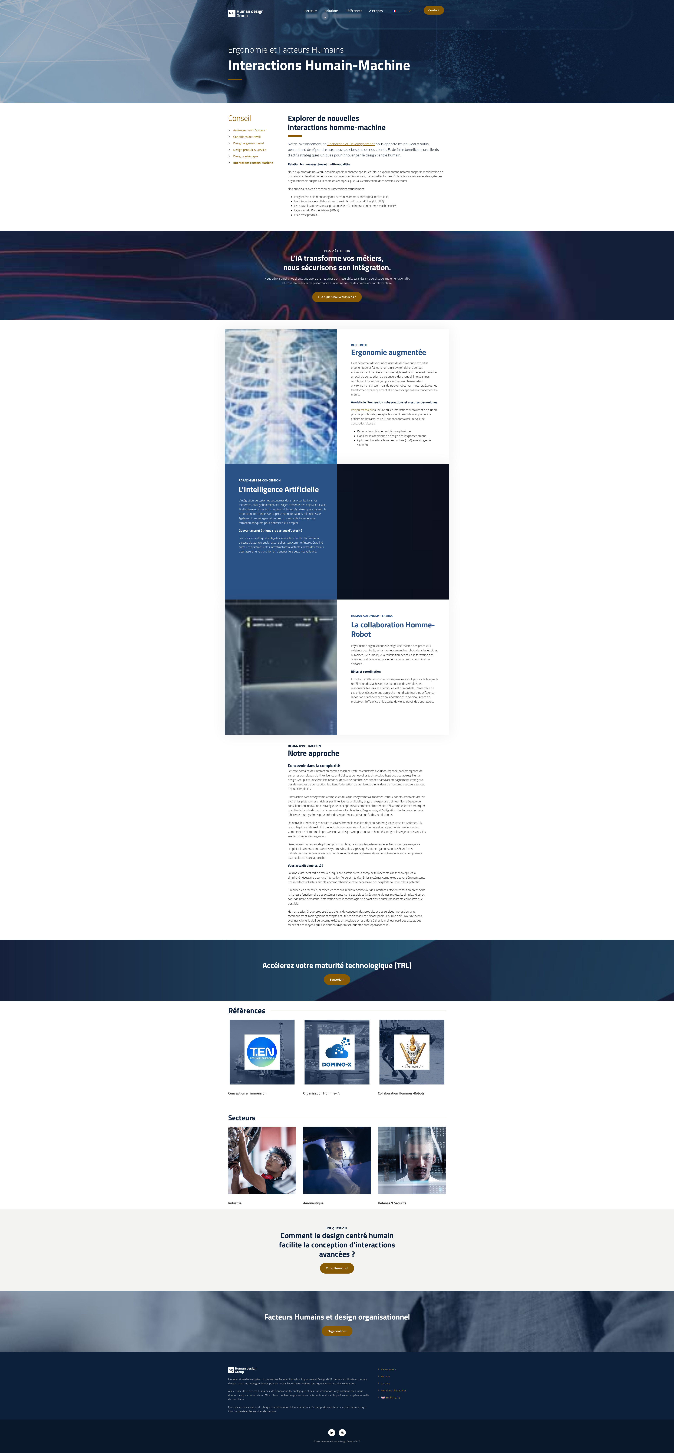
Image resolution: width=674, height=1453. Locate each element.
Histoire (385, 1376)
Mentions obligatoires (394, 1390)
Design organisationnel (248, 143)
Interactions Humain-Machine (253, 163)
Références (354, 11)
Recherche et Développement (351, 144)
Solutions (332, 11)
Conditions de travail (247, 137)
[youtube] (342, 1432)
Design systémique (245, 156)
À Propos (376, 11)
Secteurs (311, 11)
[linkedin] (331, 1432)
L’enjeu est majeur (362, 410)
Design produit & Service (249, 150)
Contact (434, 10)
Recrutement (388, 1369)
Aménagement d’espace (249, 130)
